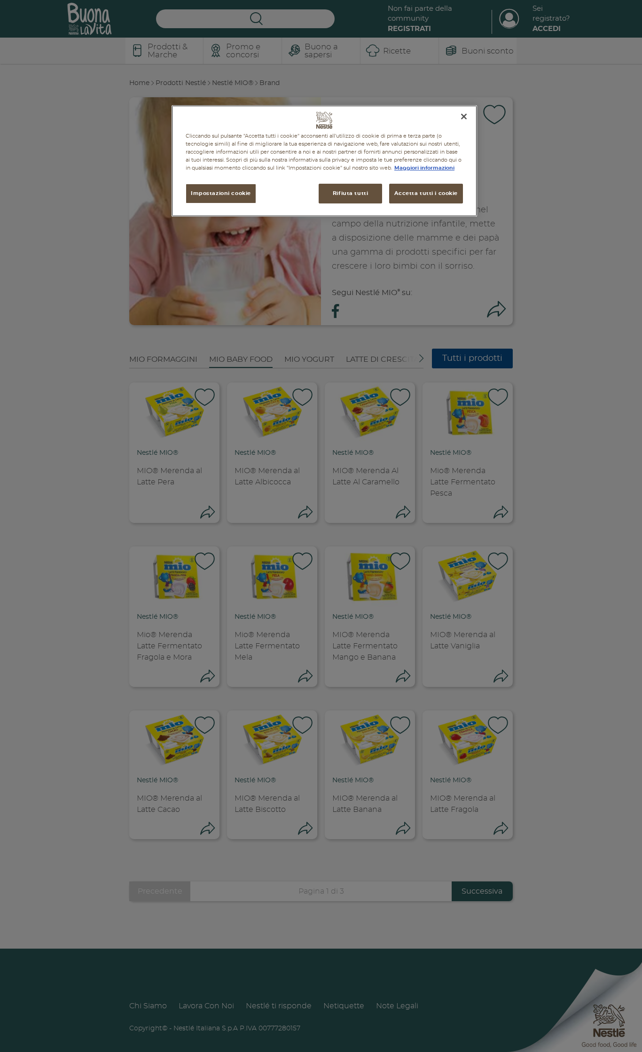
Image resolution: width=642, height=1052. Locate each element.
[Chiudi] (464, 116)
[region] (324, 161)
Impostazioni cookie (221, 193)
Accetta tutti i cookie (426, 193)
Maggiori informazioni (424, 168)
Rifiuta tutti (350, 193)
